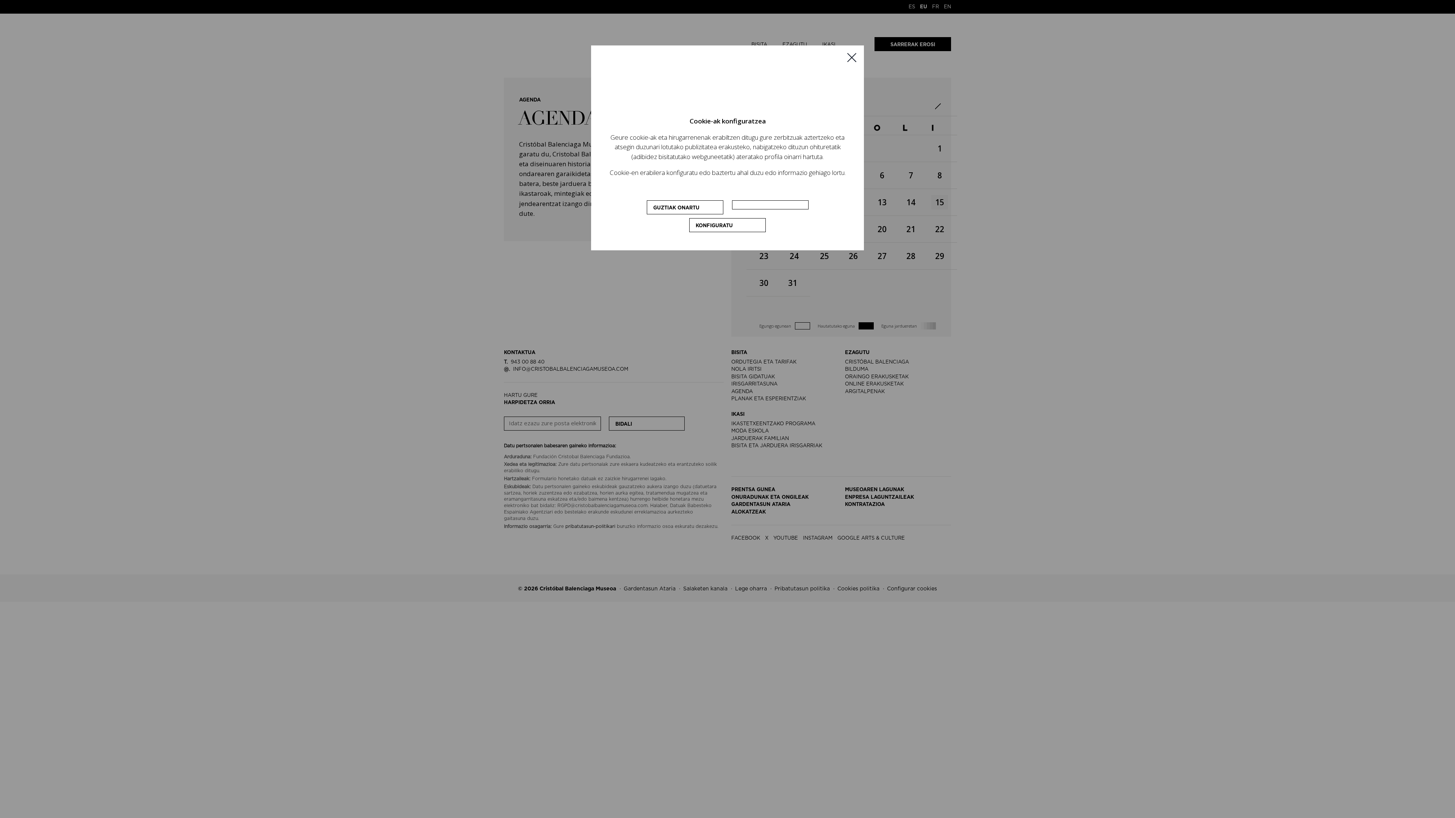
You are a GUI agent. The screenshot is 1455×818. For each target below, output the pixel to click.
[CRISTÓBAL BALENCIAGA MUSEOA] (727, 87)
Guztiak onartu (676, 208)
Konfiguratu (714, 225)
